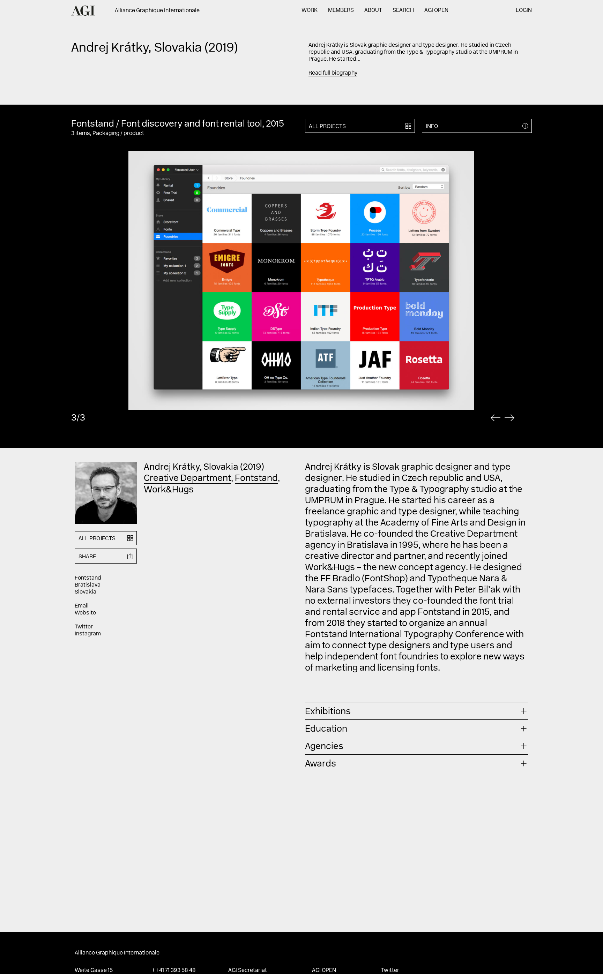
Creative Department (187, 478)
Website (85, 613)
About (373, 10)
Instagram (88, 634)
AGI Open (436, 10)
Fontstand (256, 478)
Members (341, 10)
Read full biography (332, 73)
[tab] (416, 710)
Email (82, 606)
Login (524, 10)
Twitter (84, 627)
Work (310, 10)
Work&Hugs (169, 490)
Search (403, 10)
